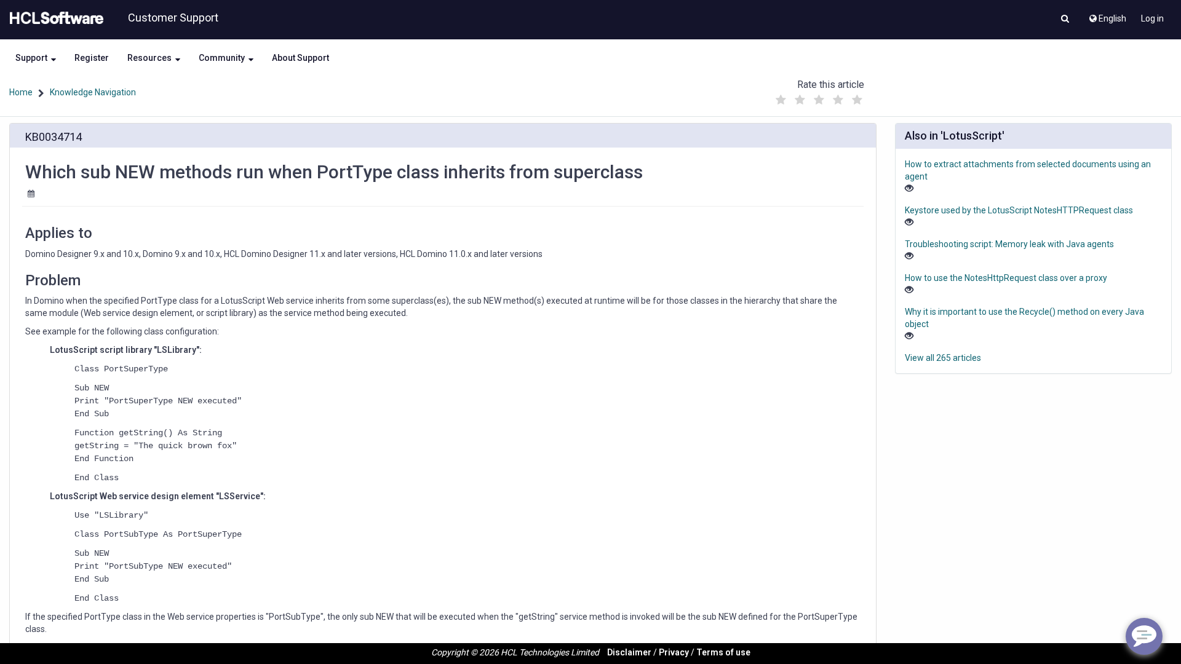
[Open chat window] (1144, 636)
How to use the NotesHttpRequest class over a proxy (1006, 278)
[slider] (818, 97)
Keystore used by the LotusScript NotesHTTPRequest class (1019, 210)
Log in (1152, 18)
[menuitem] (1107, 15)
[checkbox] (780, 100)
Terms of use (723, 652)
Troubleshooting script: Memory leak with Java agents (1009, 244)
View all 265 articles (943, 358)
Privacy (674, 652)
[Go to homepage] (54, 18)
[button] (1065, 19)
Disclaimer (629, 652)
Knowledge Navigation (93, 92)
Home (21, 92)
